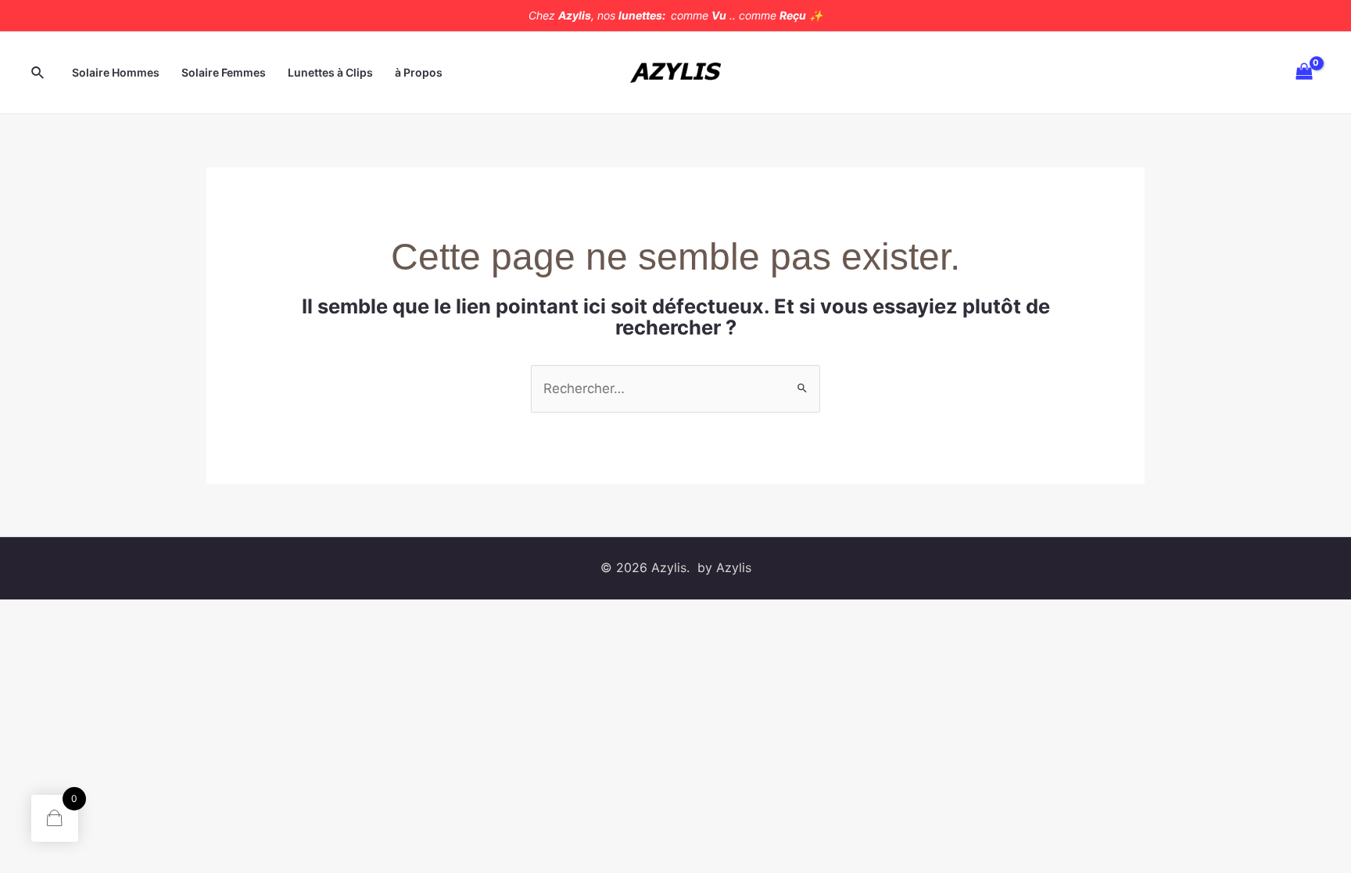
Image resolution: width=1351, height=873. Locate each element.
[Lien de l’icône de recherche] (38, 73)
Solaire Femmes (223, 72)
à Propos (419, 72)
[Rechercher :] (675, 388)
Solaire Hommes (115, 72)
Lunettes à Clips (330, 72)
